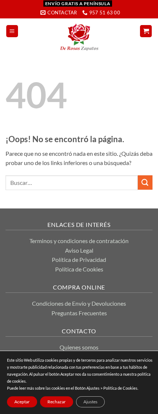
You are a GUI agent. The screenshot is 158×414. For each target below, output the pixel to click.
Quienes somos (79, 347)
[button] (12, 31)
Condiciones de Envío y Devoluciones (79, 303)
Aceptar (22, 401)
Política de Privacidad (79, 259)
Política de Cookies (79, 269)
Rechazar (56, 401)
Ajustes (90, 401)
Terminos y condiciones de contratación (79, 240)
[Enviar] (145, 182)
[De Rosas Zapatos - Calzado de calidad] (79, 37)
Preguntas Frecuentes (79, 312)
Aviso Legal (79, 250)
